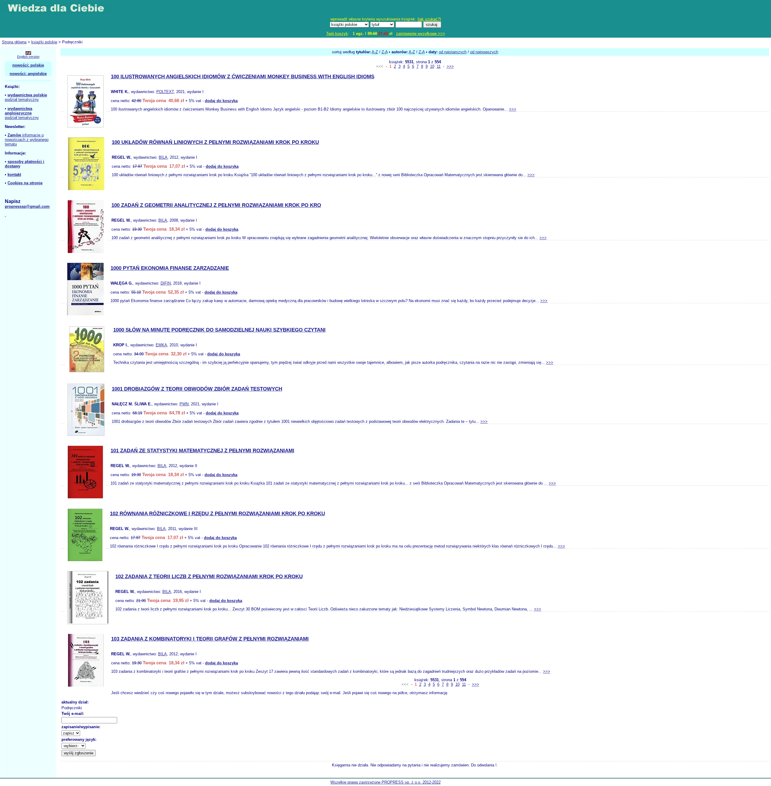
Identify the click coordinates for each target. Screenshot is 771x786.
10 (432, 66)
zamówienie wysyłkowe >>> (420, 33)
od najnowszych (484, 52)
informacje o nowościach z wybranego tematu (26, 139)
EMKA (161, 345)
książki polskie (44, 42)
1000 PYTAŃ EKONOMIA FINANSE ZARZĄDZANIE (170, 268)
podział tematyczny (22, 99)
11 (439, 66)
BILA (163, 157)
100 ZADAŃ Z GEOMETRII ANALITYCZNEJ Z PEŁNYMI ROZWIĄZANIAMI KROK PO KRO (216, 205)
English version (28, 56)
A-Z (375, 52)
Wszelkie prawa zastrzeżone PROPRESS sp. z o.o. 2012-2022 (385, 782)
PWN (184, 404)
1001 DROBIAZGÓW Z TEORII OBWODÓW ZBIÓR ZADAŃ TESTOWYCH (197, 389)
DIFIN (166, 283)
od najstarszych (453, 52)
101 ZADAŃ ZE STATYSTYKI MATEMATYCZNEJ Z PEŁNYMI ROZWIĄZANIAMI (202, 451)
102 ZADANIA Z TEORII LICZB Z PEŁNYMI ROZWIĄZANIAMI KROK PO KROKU (209, 576)
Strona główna (14, 42)
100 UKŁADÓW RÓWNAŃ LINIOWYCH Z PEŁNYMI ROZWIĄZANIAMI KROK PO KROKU (215, 142)
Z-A (385, 52)
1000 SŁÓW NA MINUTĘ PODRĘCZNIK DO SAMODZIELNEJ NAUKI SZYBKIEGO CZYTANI (219, 330)
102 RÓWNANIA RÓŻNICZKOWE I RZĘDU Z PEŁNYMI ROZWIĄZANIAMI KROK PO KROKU (217, 513)
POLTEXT (165, 91)
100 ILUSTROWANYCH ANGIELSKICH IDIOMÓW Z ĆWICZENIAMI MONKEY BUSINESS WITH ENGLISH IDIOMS (242, 77)
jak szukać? (429, 19)
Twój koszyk (337, 33)
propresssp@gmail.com (27, 206)
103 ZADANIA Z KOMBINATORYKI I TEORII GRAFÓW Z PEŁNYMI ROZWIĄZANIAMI (210, 639)
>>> (450, 66)
